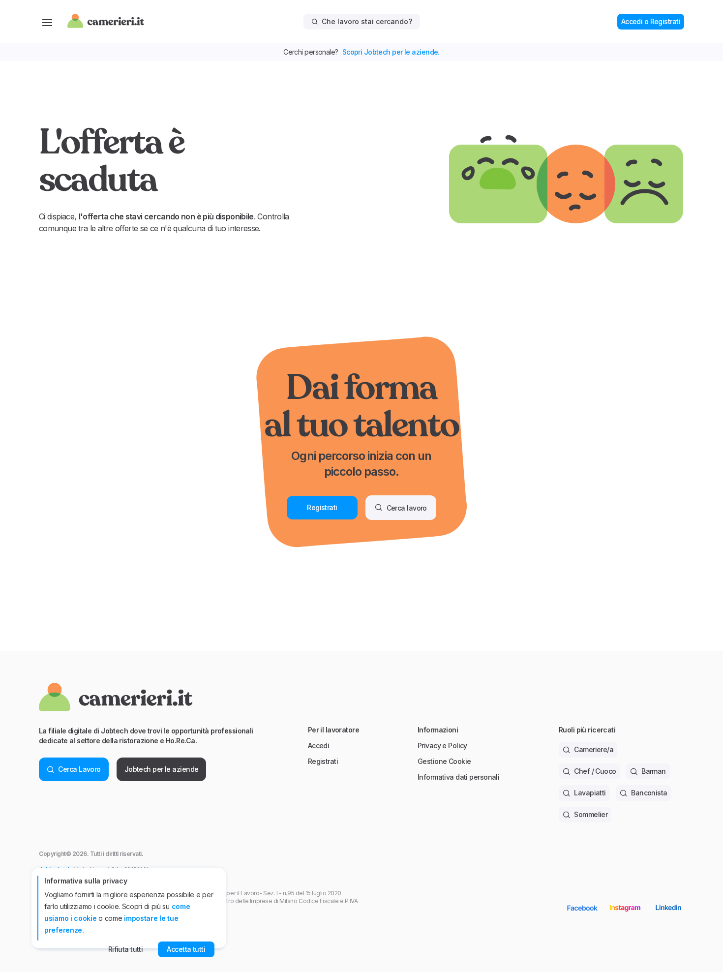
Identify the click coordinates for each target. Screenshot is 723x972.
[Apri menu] (47, 21)
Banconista (649, 793)
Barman (653, 771)
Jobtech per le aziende (161, 769)
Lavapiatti (589, 793)
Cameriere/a (593, 749)
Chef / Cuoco (595, 771)
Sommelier (590, 814)
